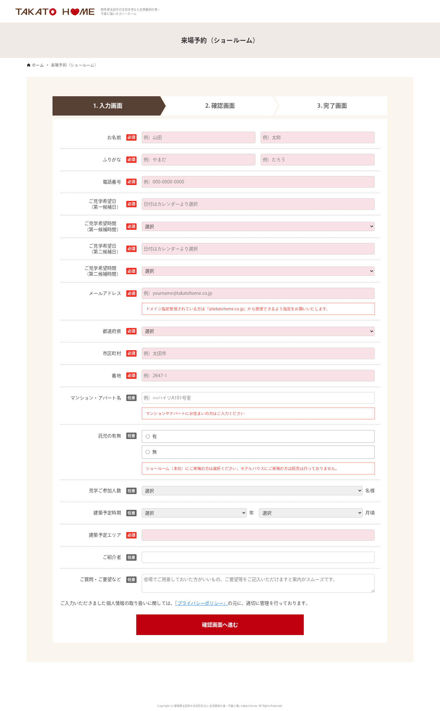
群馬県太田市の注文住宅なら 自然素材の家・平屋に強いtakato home (215, 706)
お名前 (114, 137)
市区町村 (112, 353)
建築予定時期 (107, 512)
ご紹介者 (112, 557)
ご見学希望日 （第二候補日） (105, 249)
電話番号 (112, 182)
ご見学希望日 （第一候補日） (105, 204)
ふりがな (112, 159)
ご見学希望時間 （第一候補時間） (102, 226)
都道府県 (112, 331)
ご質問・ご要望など (100, 579)
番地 (116, 375)
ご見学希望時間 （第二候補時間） (102, 271)
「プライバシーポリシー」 (201, 603)
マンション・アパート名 (96, 398)
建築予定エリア (105, 535)
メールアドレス (105, 293)
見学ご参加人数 (105, 490)
